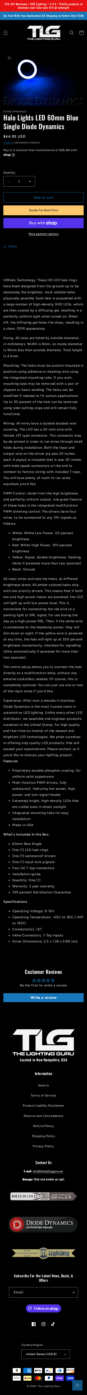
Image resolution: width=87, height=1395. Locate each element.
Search (43, 1085)
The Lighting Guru (48, 1386)
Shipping (8, 142)
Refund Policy (43, 1126)
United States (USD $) (41, 1354)
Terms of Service (43, 1095)
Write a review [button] (43, 997)
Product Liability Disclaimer (43, 1106)
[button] (5, 33)
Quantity (9, 172)
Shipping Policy (43, 1136)
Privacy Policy (43, 1146)
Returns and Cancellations (44, 1116)
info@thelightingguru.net (48, 1171)
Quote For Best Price (43, 210)
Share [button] (12, 246)
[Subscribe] (73, 1292)
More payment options (43, 233)
